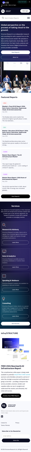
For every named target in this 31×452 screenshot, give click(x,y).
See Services (15, 323)
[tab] (13, 91)
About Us (15, 57)
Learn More (15, 242)
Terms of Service (5, 425)
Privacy (17, 423)
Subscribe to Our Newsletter (11, 431)
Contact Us (4, 423)
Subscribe (16, 440)
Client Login (25, 11)
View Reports (15, 52)
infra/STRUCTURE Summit (22, 374)
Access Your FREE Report (11, 396)
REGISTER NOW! (22, 1)
